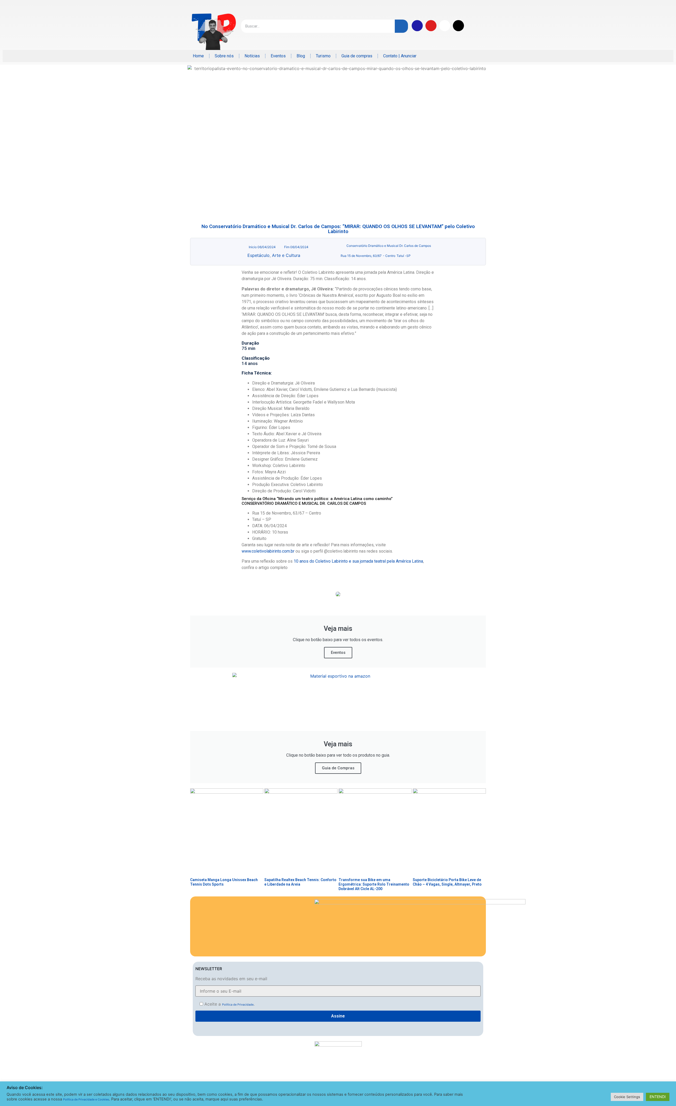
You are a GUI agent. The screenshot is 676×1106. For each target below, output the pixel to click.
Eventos (278, 55)
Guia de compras (356, 55)
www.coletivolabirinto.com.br (268, 551)
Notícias (252, 55)
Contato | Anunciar (399, 55)
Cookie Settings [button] (627, 1097)
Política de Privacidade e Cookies (86, 1099)
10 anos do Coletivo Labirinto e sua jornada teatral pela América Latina (358, 561)
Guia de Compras (338, 768)
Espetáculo (258, 255)
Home (198, 55)
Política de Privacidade (237, 1004)
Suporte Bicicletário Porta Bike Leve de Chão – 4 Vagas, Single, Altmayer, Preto (447, 882)
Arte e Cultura (286, 255)
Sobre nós (224, 55)
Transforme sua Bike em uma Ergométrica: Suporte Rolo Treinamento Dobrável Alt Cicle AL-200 (374, 884)
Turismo (323, 55)
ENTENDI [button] (658, 1096)
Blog (301, 55)
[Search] (401, 26)
